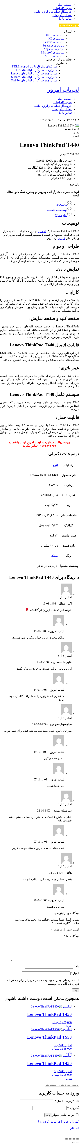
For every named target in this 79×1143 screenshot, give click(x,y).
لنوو (55, 465)
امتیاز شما (71, 929)
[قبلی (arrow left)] (77, 1142)
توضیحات (61, 204)
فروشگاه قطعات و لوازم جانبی (53, 11)
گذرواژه (73, 1107)
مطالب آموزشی (62, 15)
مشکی (54, 555)
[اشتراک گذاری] (70, 1139)
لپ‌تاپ (42, 231)
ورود (48, 1115)
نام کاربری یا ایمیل (67, 1101)
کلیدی (61, 238)
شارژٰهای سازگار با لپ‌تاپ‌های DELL (34, 66)
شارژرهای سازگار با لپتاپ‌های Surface (34, 77)
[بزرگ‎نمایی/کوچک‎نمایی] (77, 1139)
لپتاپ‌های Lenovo (53, 42)
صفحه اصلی (64, 4)
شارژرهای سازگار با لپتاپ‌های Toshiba (34, 80)
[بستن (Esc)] (66, 1139)
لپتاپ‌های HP (56, 38)
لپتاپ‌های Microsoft (52, 52)
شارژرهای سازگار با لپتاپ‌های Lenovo (34, 73)
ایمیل (75, 973)
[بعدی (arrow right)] (73, 1142)
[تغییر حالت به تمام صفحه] (73, 1139)
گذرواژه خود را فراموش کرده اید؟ (58, 1121)
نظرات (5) (61, 215)
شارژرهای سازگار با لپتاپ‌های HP (36, 70)
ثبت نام (74, 1128)
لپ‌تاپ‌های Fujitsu (53, 45)
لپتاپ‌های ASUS (54, 56)
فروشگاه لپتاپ (62, 8)
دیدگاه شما (71, 936)
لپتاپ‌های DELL (54, 35)
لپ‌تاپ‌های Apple (53, 49)
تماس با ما (65, 18)
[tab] (36, 203)
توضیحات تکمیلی (57, 209)
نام (76, 966)
